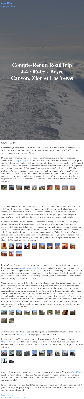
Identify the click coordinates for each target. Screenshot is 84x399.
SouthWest (77, 372)
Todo (12, 6)
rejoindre (22, 267)
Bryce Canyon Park (24, 160)
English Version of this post (13, 397)
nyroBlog (7, 3)
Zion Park (31, 267)
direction (22, 334)
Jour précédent (7, 394)
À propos (5, 6)
